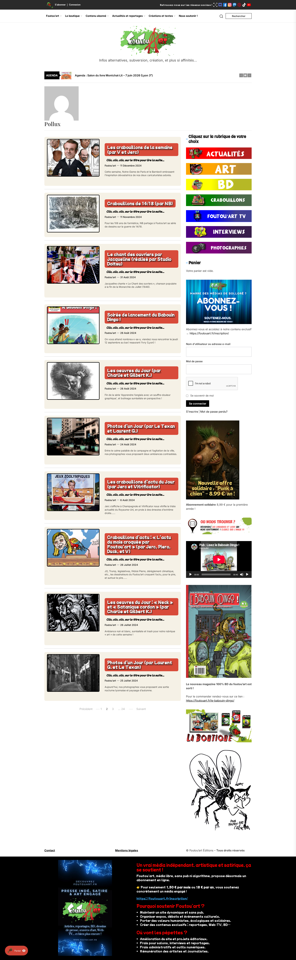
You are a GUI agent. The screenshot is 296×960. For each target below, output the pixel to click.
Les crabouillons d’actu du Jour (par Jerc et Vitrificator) (141, 484)
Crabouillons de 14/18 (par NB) (140, 203)
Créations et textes (161, 15)
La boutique (72, 15)
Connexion (75, 4)
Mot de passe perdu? (213, 411)
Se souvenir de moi (202, 395)
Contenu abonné (96, 15)
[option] (150, 75)
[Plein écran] (247, 574)
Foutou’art (52, 15)
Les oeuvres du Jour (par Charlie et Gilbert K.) (134, 372)
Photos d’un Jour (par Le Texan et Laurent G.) (141, 428)
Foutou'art (110, 165)
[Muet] (241, 574)
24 (123, 709)
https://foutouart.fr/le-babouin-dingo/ (210, 700)
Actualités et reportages (127, 15)
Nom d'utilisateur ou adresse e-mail (208, 344)
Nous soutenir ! (188, 15)
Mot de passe (194, 361)
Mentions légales (126, 850)
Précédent (85, 709)
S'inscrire (192, 411)
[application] (219, 559)
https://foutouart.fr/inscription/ (209, 333)
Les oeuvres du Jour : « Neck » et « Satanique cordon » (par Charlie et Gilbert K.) (140, 606)
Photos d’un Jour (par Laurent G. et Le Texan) (139, 665)
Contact (49, 850)
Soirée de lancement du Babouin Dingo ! (141, 317)
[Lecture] (190, 574)
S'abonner (60, 4)
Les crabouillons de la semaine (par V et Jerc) (140, 149)
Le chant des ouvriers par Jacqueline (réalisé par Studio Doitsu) (139, 259)
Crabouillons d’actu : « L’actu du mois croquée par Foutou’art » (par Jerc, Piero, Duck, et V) (139, 544)
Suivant (141, 709)
